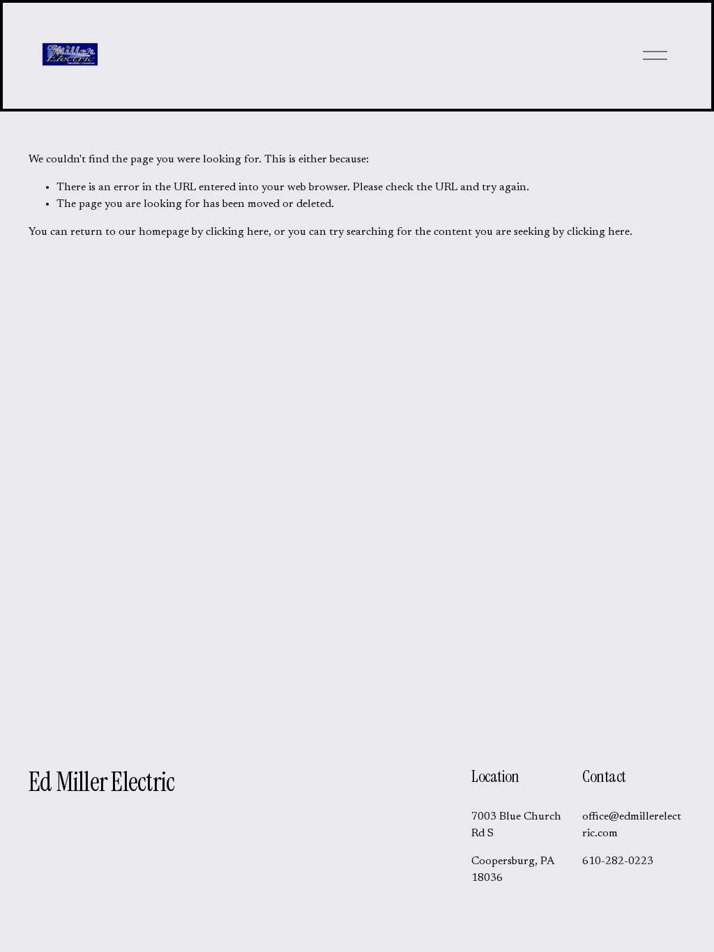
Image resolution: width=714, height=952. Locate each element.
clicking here (237, 232)
